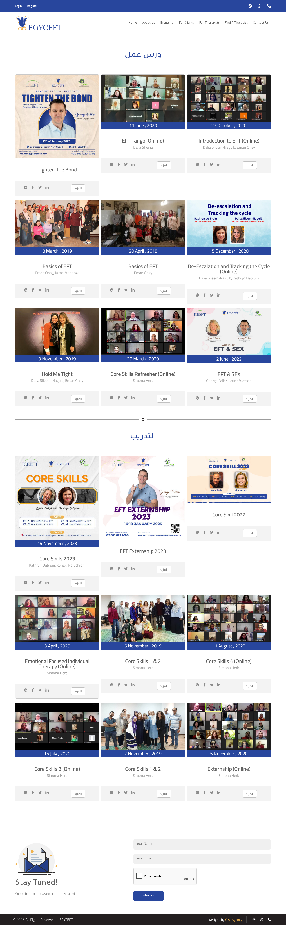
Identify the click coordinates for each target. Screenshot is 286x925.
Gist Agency (233, 919)
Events (165, 23)
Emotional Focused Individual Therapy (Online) (57, 663)
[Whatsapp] (259, 6)
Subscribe (148, 896)
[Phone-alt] (269, 6)
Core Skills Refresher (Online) (143, 374)
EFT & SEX (229, 374)
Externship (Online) (228, 769)
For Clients (186, 23)
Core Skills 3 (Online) (57, 769)
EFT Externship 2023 (143, 551)
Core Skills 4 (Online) (229, 661)
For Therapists (209, 23)
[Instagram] (250, 6)
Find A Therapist (236, 23)
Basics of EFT (57, 266)
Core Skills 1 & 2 (143, 661)
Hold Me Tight (57, 374)
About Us (148, 23)
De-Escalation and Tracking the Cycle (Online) (229, 268)
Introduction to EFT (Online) (228, 140)
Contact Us (261, 23)
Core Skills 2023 (57, 558)
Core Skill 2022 (229, 514)
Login (18, 6)
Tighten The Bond (57, 169)
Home (133, 23)
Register (32, 6)
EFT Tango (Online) (143, 140)
